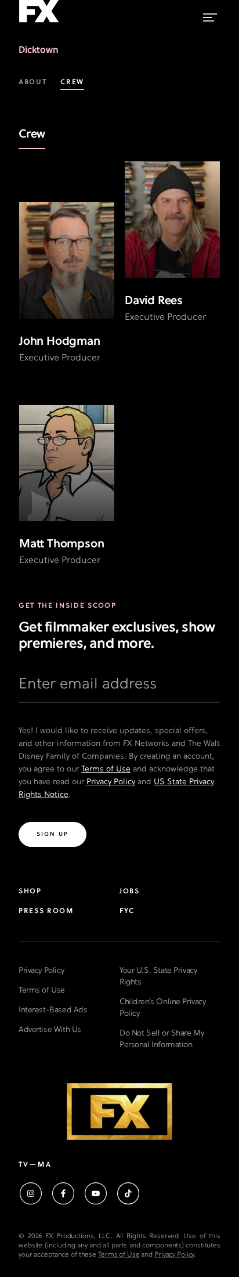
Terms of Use (106, 769)
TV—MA (35, 1165)
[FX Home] (39, 22)
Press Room (46, 911)
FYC (127, 911)
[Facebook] (63, 1193)
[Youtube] (96, 1193)
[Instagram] (31, 1193)
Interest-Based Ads (53, 1010)
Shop (30, 892)
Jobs (129, 892)
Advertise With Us (50, 1030)
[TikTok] (128, 1193)
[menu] (210, 15)
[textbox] (119, 689)
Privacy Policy (110, 782)
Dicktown (39, 50)
